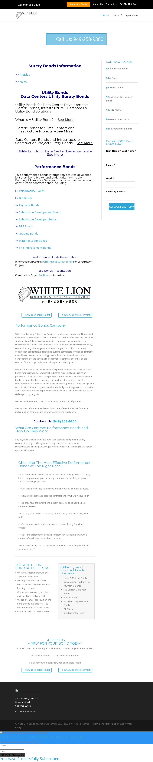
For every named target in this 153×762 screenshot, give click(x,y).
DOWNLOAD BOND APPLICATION (76, 315)
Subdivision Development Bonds (40, 212)
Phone (110, 165)
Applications (132, 15)
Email (110, 178)
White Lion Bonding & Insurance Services (49, 179)
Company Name (116, 191)
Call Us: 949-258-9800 (79, 39)
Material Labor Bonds (33, 240)
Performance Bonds (32, 191)
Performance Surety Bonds (57, 261)
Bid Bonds (25, 198)
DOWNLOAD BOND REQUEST (37, 315)
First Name (112, 150)
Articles (25, 75)
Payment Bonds (29, 205)
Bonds (116, 15)
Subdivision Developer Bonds (37, 219)
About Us (98, 4)
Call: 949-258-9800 (29, 4)
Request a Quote (78, 4)
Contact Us (111, 4)
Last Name (128, 150)
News (23, 82)
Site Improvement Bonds (35, 247)
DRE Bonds (26, 226)
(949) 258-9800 (64, 421)
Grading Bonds (28, 233)
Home (106, 15)
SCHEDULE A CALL (129, 4)
